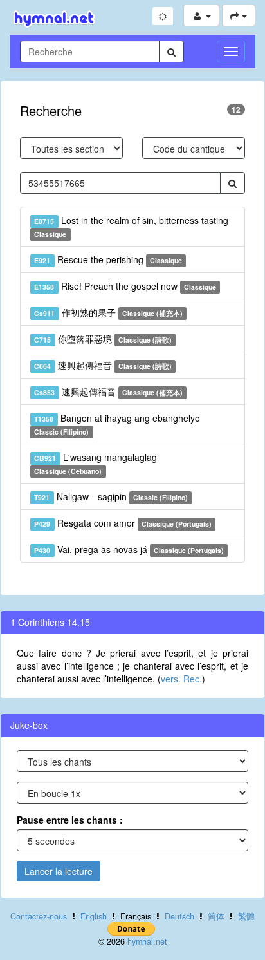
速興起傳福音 (103, 365)
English (93, 916)
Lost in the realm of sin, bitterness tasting (131, 226)
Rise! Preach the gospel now (125, 285)
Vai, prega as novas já (129, 549)
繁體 (246, 916)
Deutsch (179, 916)
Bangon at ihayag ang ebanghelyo (116, 424)
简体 (216, 916)
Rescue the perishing (108, 259)
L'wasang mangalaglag (95, 463)
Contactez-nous (38, 916)
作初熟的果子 (108, 312)
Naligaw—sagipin (111, 496)
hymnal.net (147, 941)
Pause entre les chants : (70, 819)
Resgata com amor (123, 522)
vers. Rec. (181, 678)
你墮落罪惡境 (103, 338)
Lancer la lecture (58, 871)
